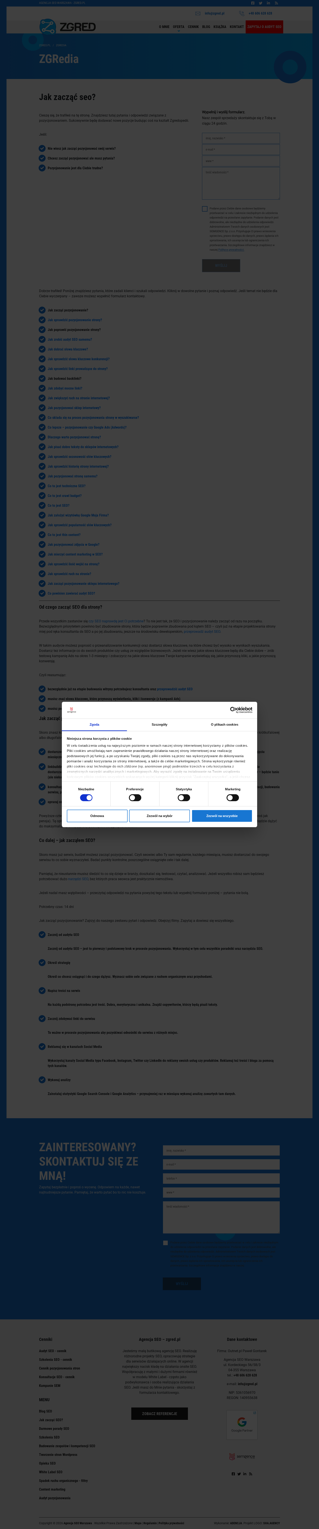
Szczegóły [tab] (160, 724)
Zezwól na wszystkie (222, 816)
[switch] (135, 797)
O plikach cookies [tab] (224, 724)
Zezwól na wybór (160, 816)
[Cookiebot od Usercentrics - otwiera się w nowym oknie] (233, 710)
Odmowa (97, 816)
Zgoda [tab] (94, 724)
